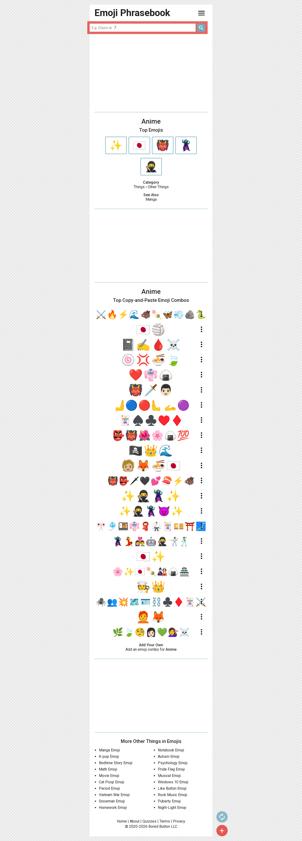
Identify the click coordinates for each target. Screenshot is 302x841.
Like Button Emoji (172, 788)
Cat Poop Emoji (111, 782)
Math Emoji (108, 769)
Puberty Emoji (169, 801)
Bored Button (159, 826)
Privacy (179, 821)
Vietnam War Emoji (114, 795)
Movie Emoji (109, 775)
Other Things (158, 187)
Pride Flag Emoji (171, 769)
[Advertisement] (151, 73)
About (134, 821)
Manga (151, 199)
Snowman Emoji (112, 801)
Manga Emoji (109, 750)
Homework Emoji (113, 807)
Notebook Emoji (171, 750)
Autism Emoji (168, 756)
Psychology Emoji (172, 763)
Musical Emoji (169, 775)
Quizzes (149, 821)
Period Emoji (109, 788)
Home (122, 821)
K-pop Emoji (109, 756)
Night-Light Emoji (172, 807)
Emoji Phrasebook (132, 12)
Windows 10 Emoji (173, 782)
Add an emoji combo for (151, 649)
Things (139, 187)
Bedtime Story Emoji (115, 763)
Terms (164, 821)
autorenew (222, 816)
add (222, 830)
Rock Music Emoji (172, 795)
